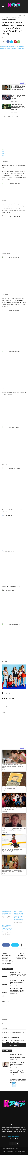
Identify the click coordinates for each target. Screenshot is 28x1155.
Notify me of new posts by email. (11, 1042)
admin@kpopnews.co (13, 1136)
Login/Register (22, 1153)
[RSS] (17, 1143)
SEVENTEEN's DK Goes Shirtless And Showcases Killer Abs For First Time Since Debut (18, 974)
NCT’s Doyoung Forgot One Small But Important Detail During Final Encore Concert (17, 990)
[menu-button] (3, 7)
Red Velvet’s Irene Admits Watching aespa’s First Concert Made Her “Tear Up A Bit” (7, 928)
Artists (9, 19)
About (23, 1151)
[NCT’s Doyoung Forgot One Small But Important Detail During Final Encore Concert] (5, 990)
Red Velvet (14, 19)
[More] (21, 945)
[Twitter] (11, 41)
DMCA (15, 1151)
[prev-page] (3, 996)
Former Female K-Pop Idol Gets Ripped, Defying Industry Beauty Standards (18, 1081)
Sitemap (4, 1153)
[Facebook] (8, 41)
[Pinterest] (15, 41)
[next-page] (5, 996)
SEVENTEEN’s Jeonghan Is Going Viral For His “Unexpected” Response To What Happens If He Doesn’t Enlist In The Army (7, 958)
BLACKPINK (4, 984)
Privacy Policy (10, 1151)
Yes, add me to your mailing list (11, 1037)
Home (3, 15)
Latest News (7, 15)
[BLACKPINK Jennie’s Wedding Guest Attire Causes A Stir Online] (5, 982)
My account (15, 1153)
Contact (19, 1151)
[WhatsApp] (18, 41)
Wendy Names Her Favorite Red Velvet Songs (6, 913)
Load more (13, 1087)
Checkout (10, 1153)
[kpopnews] (3, 38)
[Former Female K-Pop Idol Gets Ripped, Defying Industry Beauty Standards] (5, 1081)
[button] (26, 7)
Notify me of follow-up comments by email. (13, 1040)
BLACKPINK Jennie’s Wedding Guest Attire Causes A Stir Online (17, 982)
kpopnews (7, 37)
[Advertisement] (14, 66)
